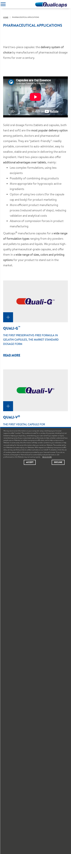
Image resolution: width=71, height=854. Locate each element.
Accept (29, 462)
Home (5, 17)
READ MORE (47, 457)
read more (11, 355)
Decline (58, 462)
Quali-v (11, 417)
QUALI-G (11, 328)
